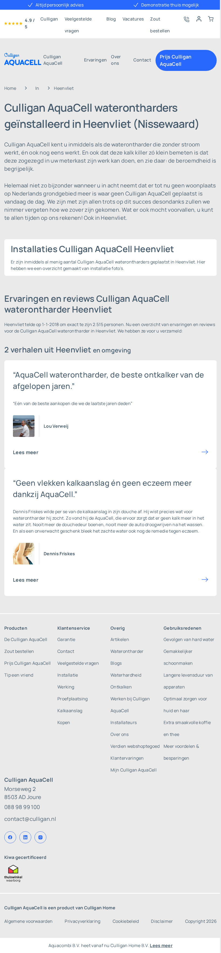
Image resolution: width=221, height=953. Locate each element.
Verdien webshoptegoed (135, 746)
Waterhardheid (125, 675)
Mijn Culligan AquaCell (133, 770)
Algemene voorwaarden (28, 921)
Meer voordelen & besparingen (181, 752)
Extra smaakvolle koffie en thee (187, 728)
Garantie (66, 639)
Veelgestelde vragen (78, 20)
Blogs (116, 663)
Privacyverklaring (82, 921)
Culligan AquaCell (53, 60)
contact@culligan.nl (30, 818)
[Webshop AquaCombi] (211, 19)
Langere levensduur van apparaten (188, 681)
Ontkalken (121, 687)
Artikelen (119, 639)
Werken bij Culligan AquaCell (130, 705)
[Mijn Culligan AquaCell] (199, 19)
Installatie (67, 675)
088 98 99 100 (22, 807)
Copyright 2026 (201, 921)
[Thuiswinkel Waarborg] (110, 873)
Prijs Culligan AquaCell (175, 60)
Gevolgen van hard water (189, 639)
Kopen (63, 722)
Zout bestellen (160, 20)
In (37, 88)
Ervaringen (95, 60)
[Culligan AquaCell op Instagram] (40, 837)
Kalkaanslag (69, 711)
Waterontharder (126, 651)
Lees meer (25, 452)
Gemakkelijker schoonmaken (178, 657)
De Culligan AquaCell (25, 639)
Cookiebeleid (126, 921)
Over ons (116, 60)
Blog (111, 19)
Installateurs (123, 722)
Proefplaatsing (72, 699)
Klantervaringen (127, 758)
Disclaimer (162, 921)
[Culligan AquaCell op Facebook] (10, 837)
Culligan (49, 19)
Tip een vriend (18, 675)
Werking (65, 687)
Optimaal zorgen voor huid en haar (185, 705)
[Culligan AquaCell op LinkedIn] (25, 837)
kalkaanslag (95, 512)
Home (10, 88)
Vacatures (133, 19)
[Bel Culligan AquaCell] (186, 19)
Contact (142, 60)
